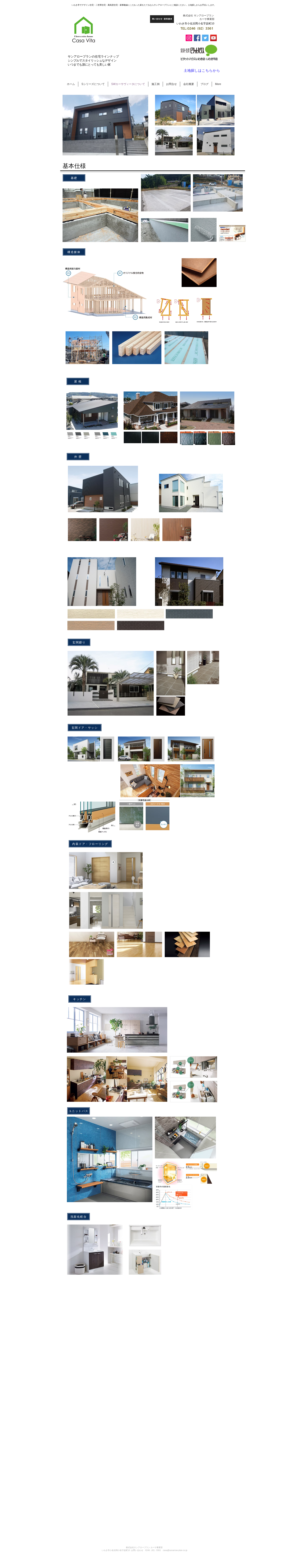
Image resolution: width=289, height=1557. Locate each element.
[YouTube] (213, 38)
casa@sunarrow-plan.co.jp (175, 1550)
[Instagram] (189, 38)
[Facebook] (197, 38)
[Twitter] (205, 38)
